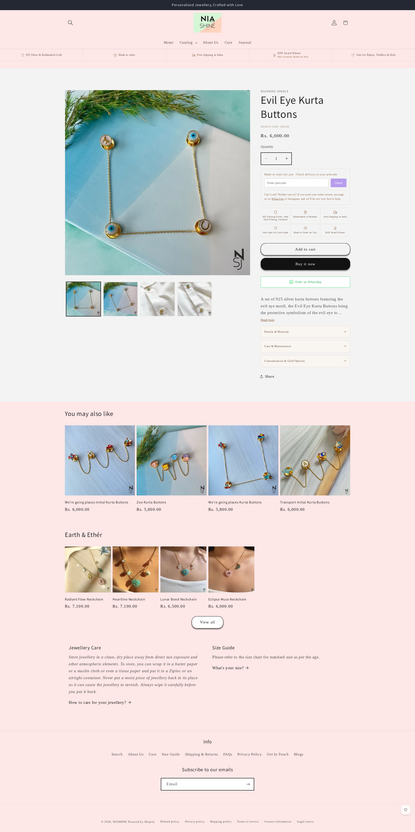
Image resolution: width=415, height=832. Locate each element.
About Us (136, 754)
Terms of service (248, 821)
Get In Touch (278, 754)
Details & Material (305, 331)
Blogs (299, 754)
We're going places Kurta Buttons (235, 502)
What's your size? (228, 668)
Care (152, 754)
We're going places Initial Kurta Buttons (96, 502)
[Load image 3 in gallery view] (157, 299)
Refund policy (170, 821)
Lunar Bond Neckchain (178, 599)
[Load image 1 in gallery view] (83, 299)
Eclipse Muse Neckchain (227, 599)
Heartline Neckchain (129, 599)
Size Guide (171, 754)
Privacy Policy (249, 754)
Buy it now (305, 264)
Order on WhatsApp (308, 282)
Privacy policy (195, 821)
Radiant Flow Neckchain (84, 599)
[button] (70, 23)
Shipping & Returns (201, 754)
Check (339, 182)
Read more (267, 319)
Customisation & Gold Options (305, 360)
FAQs (227, 754)
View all (207, 622)
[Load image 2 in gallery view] (120, 299)
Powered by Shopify (141, 821)
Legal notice (305, 821)
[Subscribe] (248, 784)
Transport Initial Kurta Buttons (304, 502)
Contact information (278, 821)
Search (117, 754)
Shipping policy (221, 821)
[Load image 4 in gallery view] (194, 299)
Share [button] (270, 376)
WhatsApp (277, 198)
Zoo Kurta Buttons (151, 502)
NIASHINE (120, 821)
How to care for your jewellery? (97, 702)
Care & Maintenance (305, 346)
